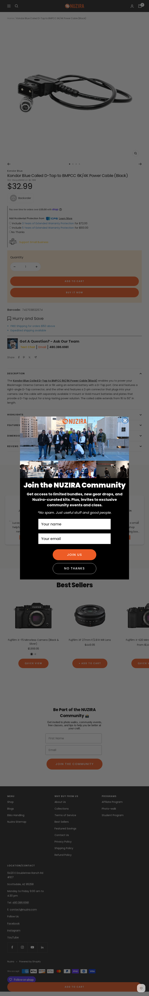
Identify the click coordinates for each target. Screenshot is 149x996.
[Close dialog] (125, 420)
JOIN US (74, 554)
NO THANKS (74, 568)
